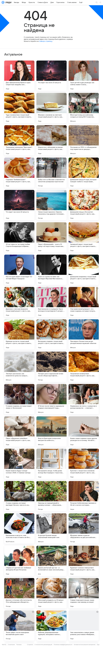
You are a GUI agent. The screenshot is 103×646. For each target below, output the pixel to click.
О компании (11, 644)
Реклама (19, 644)
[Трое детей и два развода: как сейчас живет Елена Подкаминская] (84, 76)
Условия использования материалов (84, 644)
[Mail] (3, 2)
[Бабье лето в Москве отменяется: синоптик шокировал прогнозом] (51, 173)
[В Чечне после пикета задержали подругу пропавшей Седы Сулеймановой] (51, 399)
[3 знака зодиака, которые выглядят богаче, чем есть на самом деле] (19, 496)
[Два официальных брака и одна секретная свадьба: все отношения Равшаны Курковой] (19, 76)
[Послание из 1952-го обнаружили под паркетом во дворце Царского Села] (84, 140)
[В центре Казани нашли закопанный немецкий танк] (51, 528)
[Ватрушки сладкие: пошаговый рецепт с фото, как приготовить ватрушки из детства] (51, 334)
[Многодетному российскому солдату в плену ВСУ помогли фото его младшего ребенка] (84, 108)
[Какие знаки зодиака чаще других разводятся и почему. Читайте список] (84, 431)
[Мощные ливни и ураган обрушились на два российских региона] (84, 528)
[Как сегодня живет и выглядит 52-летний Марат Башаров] (19, 270)
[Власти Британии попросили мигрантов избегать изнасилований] (51, 431)
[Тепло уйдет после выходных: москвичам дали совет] (19, 625)
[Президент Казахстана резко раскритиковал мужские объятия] (84, 334)
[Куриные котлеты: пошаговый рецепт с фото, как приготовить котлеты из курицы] (19, 334)
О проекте (30, 644)
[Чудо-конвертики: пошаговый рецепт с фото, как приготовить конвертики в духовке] (19, 108)
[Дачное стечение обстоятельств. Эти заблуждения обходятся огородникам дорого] (19, 593)
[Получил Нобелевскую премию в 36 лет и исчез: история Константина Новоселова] (84, 496)
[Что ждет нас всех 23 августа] (51, 76)
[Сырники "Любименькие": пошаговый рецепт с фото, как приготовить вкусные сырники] (19, 173)
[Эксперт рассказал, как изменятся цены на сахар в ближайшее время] (19, 367)
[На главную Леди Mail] (7, 2)
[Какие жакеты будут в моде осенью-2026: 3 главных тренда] (19, 464)
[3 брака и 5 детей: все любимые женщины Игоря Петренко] (19, 561)
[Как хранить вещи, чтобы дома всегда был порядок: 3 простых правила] (51, 464)
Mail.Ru (4, 644)
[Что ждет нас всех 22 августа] (19, 205)
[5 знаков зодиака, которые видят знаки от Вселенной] (19, 399)
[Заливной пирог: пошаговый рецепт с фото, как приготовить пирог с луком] (84, 237)
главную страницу (45, 41)
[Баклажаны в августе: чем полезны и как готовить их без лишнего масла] (19, 528)
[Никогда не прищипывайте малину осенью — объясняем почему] (51, 496)
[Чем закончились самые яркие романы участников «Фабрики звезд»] (84, 625)
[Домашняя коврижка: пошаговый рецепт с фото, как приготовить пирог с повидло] (84, 270)
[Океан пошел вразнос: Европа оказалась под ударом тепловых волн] (51, 205)
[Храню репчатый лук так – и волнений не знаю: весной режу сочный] (51, 561)
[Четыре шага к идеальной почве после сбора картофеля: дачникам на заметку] (51, 367)
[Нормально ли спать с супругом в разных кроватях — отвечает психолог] (84, 399)
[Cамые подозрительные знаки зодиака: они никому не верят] (84, 593)
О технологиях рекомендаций (43, 644)
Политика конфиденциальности (63, 644)
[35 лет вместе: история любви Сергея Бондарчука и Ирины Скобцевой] (19, 237)
